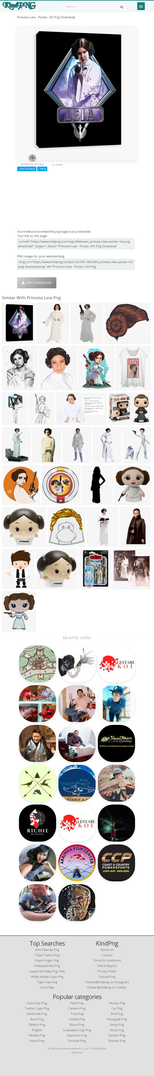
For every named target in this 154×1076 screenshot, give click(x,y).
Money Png (117, 1003)
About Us (107, 950)
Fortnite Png (77, 1041)
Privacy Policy (107, 971)
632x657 (54, 544)
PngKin (37, 1030)
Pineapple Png (117, 1019)
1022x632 (63, 422)
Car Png (117, 1008)
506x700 (9, 388)
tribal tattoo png (47, 955)
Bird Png (117, 1014)
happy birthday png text (47, 971)
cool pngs (47, 987)
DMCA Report (107, 966)
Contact (107, 955)
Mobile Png (37, 1035)
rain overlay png (47, 950)
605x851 (122, 388)
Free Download (38, 283)
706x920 (130, 461)
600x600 (115, 422)
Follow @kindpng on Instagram (107, 982)
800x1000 (94, 544)
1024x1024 (10, 629)
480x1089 (78, 341)
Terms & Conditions (107, 960)
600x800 (42, 587)
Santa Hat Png (37, 1014)
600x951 (43, 341)
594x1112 (128, 544)
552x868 (39, 461)
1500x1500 (49, 502)
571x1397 (89, 502)
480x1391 (70, 461)
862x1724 (10, 422)
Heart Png (37, 1041)
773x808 (9, 502)
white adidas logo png (47, 977)
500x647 (85, 388)
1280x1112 (113, 341)
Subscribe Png (37, 1003)
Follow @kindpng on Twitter (107, 987)
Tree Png (77, 1014)
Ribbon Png (37, 1025)
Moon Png (76, 1025)
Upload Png (107, 977)
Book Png (117, 1030)
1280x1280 (10, 341)
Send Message (27, 168)
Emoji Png (117, 1025)
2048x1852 (10, 544)
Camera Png (77, 1008)
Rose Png (37, 1019)
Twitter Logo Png (37, 1008)
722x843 (46, 388)
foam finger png (47, 960)
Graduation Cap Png (77, 1030)
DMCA (42, 168)
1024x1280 (10, 587)
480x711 (9, 461)
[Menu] (141, 6)
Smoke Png (77, 1019)
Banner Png (117, 1041)
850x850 (99, 461)
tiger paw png (47, 982)
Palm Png (77, 1003)
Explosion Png (77, 1035)
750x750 (86, 587)
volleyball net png (47, 966)
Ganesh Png (116, 1035)
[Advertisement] (77, 199)
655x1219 (36, 422)
